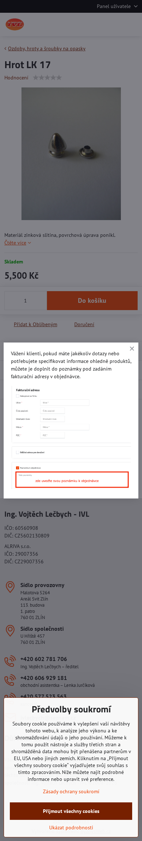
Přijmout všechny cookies (71, 811)
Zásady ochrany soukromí (71, 791)
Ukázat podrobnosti (71, 827)
